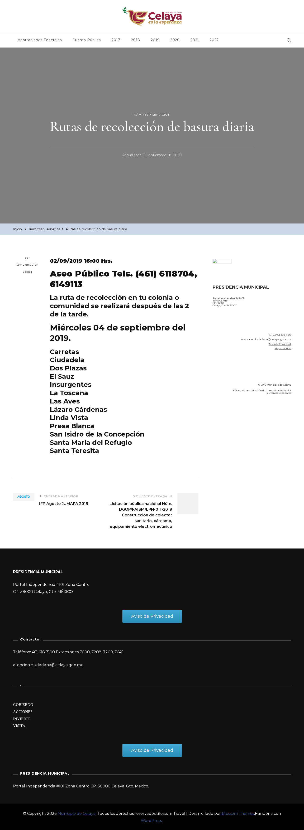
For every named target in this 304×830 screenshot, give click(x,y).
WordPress (151, 820)
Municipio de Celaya (76, 813)
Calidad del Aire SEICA (238, 411)
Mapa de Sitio (283, 348)
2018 (135, 40)
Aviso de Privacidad (280, 344)
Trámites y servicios (151, 114)
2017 (116, 40)
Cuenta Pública (86, 40)
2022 (214, 40)
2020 (175, 40)
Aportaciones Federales (40, 40)
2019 (155, 40)
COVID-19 (223, 425)
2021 (194, 40)
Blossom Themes (238, 813)
